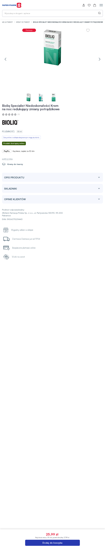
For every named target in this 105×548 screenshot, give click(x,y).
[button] (5, 59)
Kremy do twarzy (23, 22)
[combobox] (52, 13)
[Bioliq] (10, 122)
